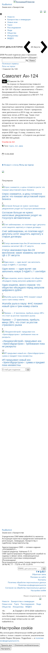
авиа (21, 145)
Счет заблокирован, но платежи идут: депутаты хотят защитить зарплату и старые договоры (23, 233)
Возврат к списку (19, 164)
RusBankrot (7, 4)
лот (16, 145)
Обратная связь (39, 574)
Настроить (5, 648)
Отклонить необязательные (27, 645)
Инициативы (12, 35)
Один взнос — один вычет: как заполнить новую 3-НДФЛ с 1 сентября (23, 270)
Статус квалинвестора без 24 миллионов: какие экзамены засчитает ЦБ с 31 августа (23, 252)
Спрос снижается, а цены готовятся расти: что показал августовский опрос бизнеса (23, 196)
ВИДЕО (10, 38)
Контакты (42, 579)
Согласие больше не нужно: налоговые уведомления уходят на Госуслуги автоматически (21, 215)
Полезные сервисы (10, 63)
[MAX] (41, 11)
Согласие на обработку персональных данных (25, 587)
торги (11, 145)
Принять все (6, 645)
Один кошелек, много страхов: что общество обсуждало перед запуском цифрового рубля (23, 287)
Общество (11, 32)
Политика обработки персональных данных (27, 582)
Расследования (14, 27)
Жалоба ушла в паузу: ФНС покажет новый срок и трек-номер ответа (22, 305)
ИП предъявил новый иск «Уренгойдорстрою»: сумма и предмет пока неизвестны (23, 362)
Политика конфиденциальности (32, 585)
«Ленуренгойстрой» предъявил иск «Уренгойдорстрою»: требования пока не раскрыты (23, 343)
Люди (9, 30)
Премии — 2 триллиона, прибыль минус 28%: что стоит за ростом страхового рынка (20, 322)
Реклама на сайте (38, 577)
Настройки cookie (38, 590)
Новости (11, 16)
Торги (9, 24)
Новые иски (12, 22)
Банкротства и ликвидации (19, 19)
